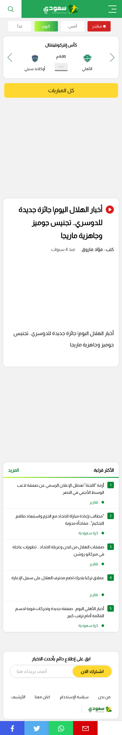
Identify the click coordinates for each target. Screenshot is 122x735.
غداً (19, 26)
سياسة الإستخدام (74, 697)
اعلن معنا (42, 697)
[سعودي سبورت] (61, 9)
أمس (72, 26)
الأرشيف (18, 697)
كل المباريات (61, 90)
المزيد (13, 470)
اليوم (46, 26)
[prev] (112, 57)
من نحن (104, 697)
